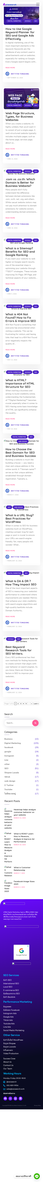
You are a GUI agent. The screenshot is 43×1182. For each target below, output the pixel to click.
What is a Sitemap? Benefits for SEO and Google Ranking (20, 251)
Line (6, 760)
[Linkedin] (20, 1099)
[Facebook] (5, 1099)
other (7, 764)
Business (8, 739)
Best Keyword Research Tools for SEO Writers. (19, 650)
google (28, 21)
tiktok (7, 776)
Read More (10, 68)
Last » (36, 704)
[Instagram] (10, 1099)
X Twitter (9, 785)
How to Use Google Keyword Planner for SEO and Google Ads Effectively (20, 34)
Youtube (8, 789)
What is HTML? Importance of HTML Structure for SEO (20, 383)
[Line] (15, 1099)
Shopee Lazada (11, 772)
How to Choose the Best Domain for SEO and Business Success (21, 452)
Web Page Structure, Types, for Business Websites (20, 116)
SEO (35, 21)
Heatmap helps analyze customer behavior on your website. (25, 812)
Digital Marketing (14, 21)
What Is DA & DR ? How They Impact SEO (21, 582)
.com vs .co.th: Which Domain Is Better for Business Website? (20, 182)
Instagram (9, 755)
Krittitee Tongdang (19, 74)
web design (22, 441)
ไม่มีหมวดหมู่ (10, 793)
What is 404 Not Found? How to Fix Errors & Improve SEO (21, 317)
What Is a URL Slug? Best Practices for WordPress (20, 518)
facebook (8, 747)
